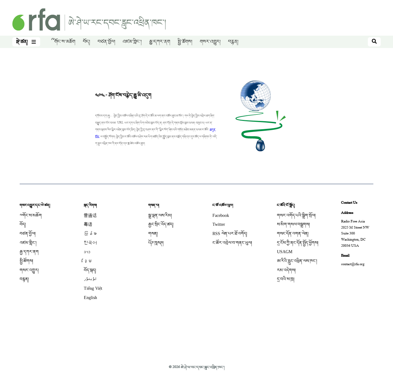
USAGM (284, 251)
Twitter (218, 224)
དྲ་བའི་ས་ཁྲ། (285, 279)
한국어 (90, 243)
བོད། (86, 42)
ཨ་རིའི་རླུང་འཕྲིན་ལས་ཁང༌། (297, 261)
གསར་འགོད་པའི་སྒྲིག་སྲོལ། (296, 215)
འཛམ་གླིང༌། (132, 42)
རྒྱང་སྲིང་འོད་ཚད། (160, 224)
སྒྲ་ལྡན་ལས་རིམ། (160, 215)
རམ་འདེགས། (286, 270)
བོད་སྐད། (90, 270)
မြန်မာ (90, 233)
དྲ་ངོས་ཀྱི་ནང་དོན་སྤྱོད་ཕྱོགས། (297, 243)
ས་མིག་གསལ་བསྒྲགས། (293, 224)
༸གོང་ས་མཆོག (63, 42)
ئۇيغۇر (90, 279)
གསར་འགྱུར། (210, 42)
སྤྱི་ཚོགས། (185, 42)
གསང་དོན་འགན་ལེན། (293, 233)
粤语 (88, 224)
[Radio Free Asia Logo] (89, 20)
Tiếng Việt (93, 288)
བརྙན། (233, 42)
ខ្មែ (88, 261)
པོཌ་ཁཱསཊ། (156, 243)
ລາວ (87, 251)
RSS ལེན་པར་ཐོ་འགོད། (229, 233)
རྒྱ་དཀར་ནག (159, 42)
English (90, 297)
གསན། (153, 233)
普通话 (90, 215)
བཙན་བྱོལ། (106, 42)
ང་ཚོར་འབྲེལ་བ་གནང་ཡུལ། (232, 243)
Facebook (220, 215)
